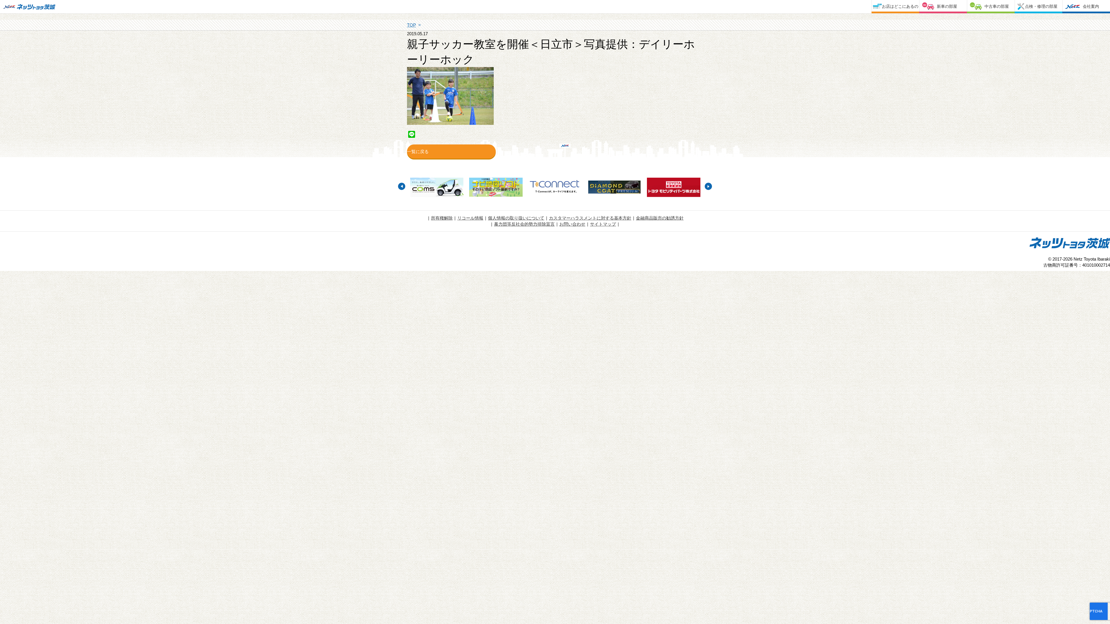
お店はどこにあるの (900, 6)
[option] (436, 188)
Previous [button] (401, 186)
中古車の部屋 (997, 6)
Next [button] (708, 186)
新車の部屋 (947, 6)
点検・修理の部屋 (1041, 6)
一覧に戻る (418, 151)
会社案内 (1091, 6)
